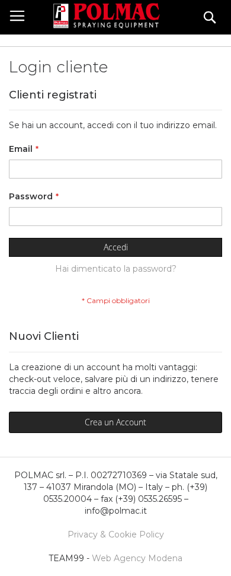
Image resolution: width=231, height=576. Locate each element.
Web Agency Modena (137, 558)
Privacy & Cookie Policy (116, 534)
